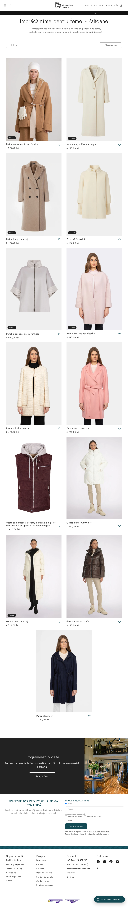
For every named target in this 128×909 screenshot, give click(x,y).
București (70, 872)
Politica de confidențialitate (13, 874)
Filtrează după (111, 45)
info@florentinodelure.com (78, 868)
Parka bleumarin (44, 716)
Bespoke (40, 868)
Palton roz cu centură (77, 428)
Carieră (39, 864)
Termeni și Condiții (14, 868)
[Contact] (117, 5)
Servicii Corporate (44, 877)
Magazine (42, 776)
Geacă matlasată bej (17, 621)
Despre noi (41, 860)
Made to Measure (44, 872)
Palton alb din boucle (17, 428)
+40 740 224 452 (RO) (77, 860)
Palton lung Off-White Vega (81, 144)
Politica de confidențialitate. (99, 831)
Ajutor (9, 880)
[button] (5, 5)
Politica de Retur (13, 860)
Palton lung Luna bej (17, 239)
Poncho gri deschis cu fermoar (22, 334)
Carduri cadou (43, 881)
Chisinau (70, 877)
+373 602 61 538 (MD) (77, 864)
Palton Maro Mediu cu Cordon (22, 144)
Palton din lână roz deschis (80, 333)
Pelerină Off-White (76, 239)
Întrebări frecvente (44, 885)
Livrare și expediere (15, 864)
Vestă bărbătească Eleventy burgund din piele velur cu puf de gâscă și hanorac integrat (31, 524)
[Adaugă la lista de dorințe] (59, 144)
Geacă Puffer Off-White (79, 522)
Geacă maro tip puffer (78, 621)
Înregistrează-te (76, 826)
